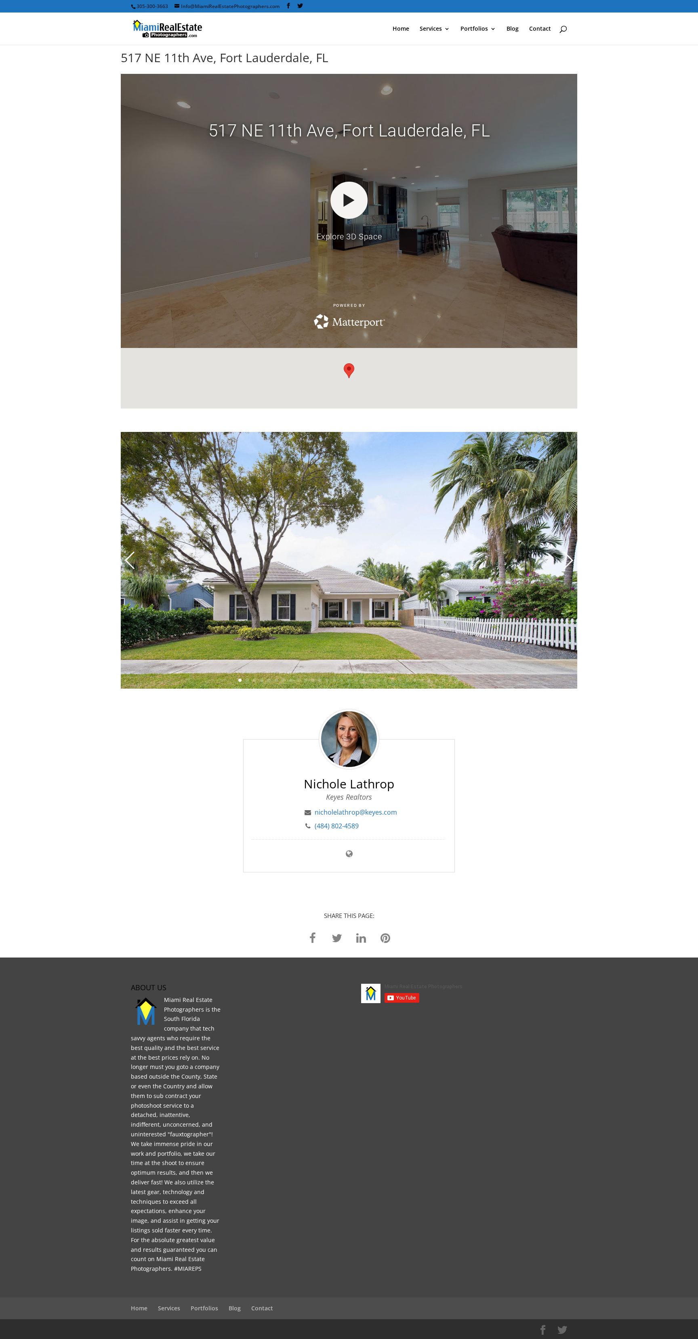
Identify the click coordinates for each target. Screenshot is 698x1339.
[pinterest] (385, 937)
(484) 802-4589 (337, 825)
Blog (513, 29)
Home (401, 29)
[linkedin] (361, 937)
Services (431, 29)
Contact (540, 29)
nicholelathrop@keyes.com (356, 812)
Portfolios (474, 29)
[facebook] (312, 937)
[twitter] (337, 937)
